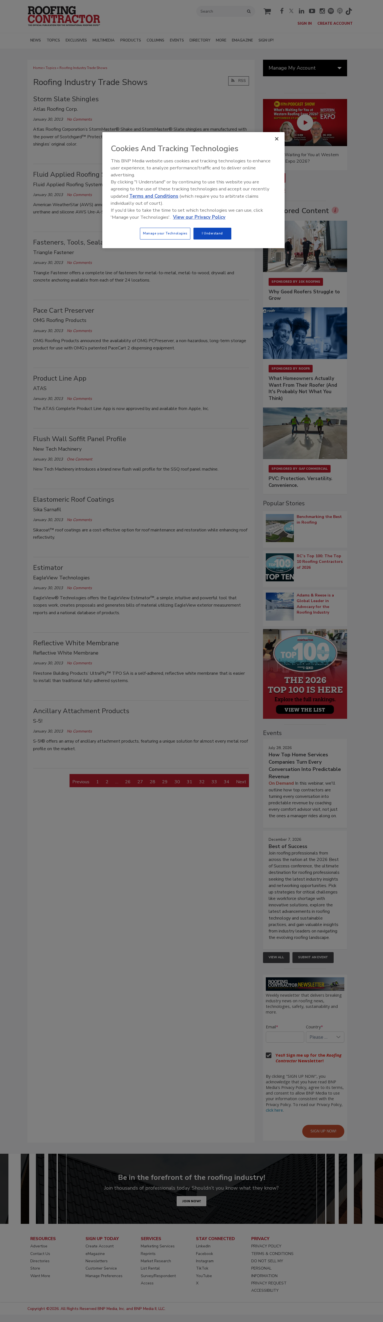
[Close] (277, 139)
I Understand (212, 233)
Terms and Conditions (153, 196)
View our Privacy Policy (199, 217)
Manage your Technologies (165, 233)
